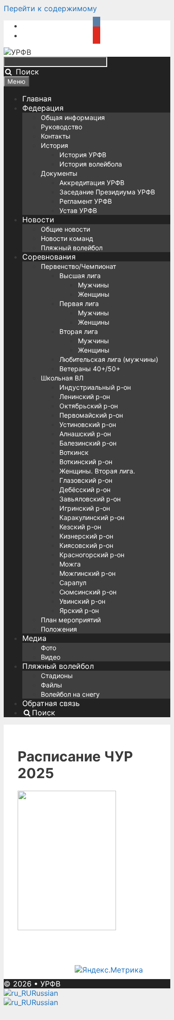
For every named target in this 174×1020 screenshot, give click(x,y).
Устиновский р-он (87, 424)
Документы (59, 173)
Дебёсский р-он (84, 489)
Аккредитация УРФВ (91, 183)
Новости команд (67, 238)
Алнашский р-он (85, 434)
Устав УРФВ (78, 210)
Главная (37, 98)
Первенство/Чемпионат (78, 266)
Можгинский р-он (87, 573)
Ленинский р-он (84, 396)
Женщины (94, 294)
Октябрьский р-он (88, 406)
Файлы (51, 685)
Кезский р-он (80, 527)
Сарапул (72, 583)
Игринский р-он (84, 508)
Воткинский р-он (85, 462)
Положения (59, 629)
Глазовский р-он (85, 480)
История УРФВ (82, 155)
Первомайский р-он (91, 415)
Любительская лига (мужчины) (108, 359)
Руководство (61, 127)
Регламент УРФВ (85, 201)
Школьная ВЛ (62, 378)
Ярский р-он (79, 610)
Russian (45, 993)
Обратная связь (51, 703)
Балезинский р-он (87, 443)
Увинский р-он (82, 601)
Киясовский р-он (86, 545)
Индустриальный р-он (95, 387)
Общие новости (65, 229)
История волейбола (90, 164)
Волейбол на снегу (70, 694)
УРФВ (50, 983)
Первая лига (79, 303)
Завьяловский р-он (90, 499)
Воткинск (74, 452)
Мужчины (93, 285)
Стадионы (57, 676)
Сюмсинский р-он (87, 592)
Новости (38, 219)
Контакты (56, 136)
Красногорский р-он (91, 555)
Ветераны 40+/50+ (89, 369)
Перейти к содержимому (50, 8)
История (54, 145)
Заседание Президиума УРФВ (107, 192)
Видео (50, 657)
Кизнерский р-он (86, 536)
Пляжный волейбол (72, 248)
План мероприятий (71, 620)
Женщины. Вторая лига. (97, 471)
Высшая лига (80, 276)
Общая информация (73, 117)
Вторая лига (78, 331)
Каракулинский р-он (91, 517)
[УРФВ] (17, 52)
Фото (48, 648)
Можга (70, 564)
